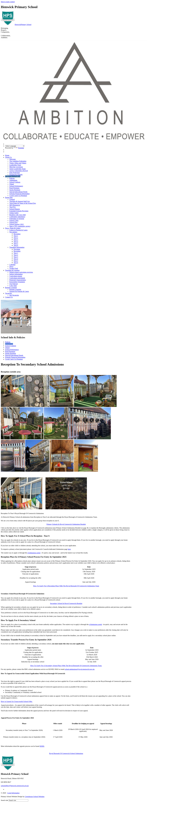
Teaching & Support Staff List (19, 201)
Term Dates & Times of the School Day (22, 203)
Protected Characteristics (17, 280)
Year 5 (16, 243)
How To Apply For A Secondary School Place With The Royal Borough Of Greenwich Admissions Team (66, 666)
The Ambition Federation (17, 161)
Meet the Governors (16, 167)
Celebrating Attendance (17, 217)
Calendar (12, 264)
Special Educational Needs (18, 192)
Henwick (23, 24)
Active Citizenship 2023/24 (18, 171)
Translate (21, 148)
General (12, 199)
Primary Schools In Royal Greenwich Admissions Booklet (66, 524)
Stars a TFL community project (19, 226)
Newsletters (13, 232)
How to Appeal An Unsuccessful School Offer (17, 701)
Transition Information (16, 247)
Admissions (13, 180)
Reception (17, 234)
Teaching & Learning (12, 270)
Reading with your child (17, 215)
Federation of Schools (16, 218)
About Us (8, 157)
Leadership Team (15, 165)
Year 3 (16, 240)
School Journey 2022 (16, 224)
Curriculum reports (15, 276)
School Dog (13, 222)
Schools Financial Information (19, 194)
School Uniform (14, 182)
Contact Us (9, 297)
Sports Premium (14, 190)
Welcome (12, 159)
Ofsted (11, 184)
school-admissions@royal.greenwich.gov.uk (79, 669)
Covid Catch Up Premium (18, 195)
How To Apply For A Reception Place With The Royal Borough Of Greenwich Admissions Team (66, 586)
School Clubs (13, 220)
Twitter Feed (13, 268)
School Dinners (14, 209)
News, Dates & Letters (12, 228)
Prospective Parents (15, 174)
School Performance (16, 186)
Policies (12, 178)
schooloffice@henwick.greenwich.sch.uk (15, 786)
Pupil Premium (14, 188)
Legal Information (13, 793)
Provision (17, 249)
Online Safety (14, 213)
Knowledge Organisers (17, 282)
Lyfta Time (13, 286)
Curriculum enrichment (17, 278)
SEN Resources (14, 205)
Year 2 (16, 238)
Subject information (16, 274)
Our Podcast (13, 284)
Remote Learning (11, 287)
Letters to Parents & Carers (18, 230)
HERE (42, 746)
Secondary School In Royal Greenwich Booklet (66, 603)
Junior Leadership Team (17, 169)
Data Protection (14, 172)
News (11, 266)
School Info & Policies (12, 176)
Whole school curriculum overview (21, 272)
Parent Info (9, 197)
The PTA (12, 207)
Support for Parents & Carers (19, 291)
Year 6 (16, 245)
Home (7, 155)
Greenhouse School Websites (34, 796)
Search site (4, 800)
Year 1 (16, 236)
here (69, 549)
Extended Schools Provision (18, 211)
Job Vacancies (14, 295)
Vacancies (8, 293)
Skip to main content (8, 2)
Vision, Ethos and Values (17, 163)
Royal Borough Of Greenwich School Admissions (66, 753)
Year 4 (16, 241)
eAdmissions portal (33, 553)
